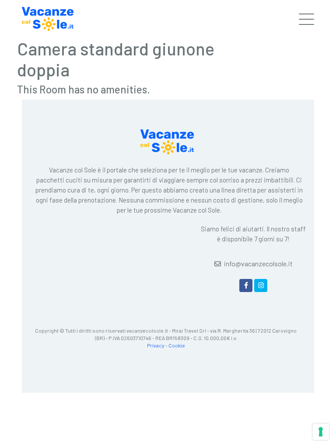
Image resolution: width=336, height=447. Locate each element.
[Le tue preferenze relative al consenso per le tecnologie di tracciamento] (320, 431)
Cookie (176, 345)
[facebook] (245, 285)
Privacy (155, 345)
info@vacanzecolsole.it (258, 263)
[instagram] (260, 285)
